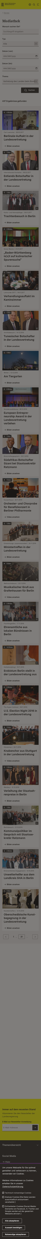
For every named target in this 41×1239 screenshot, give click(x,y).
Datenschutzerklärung (13, 1186)
